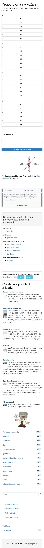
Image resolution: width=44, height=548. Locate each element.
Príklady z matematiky (21, 432)
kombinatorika (21, 462)
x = (3, 139)
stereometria (21, 471)
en (31, 544)
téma (21, 479)
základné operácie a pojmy (21, 484)
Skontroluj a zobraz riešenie (22, 150)
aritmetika (21, 440)
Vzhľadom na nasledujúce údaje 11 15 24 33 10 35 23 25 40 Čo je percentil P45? (22, 404)
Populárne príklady (11, 509)
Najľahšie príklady (11, 517)
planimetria (21, 466)
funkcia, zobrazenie (14, 251)
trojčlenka (10, 254)
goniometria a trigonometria (21, 458)
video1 (21, 277)
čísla (21, 445)
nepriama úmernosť (14, 244)
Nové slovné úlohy (11, 504)
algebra (21, 436)
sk (37, 544)
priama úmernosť (13, 247)
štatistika (21, 475)
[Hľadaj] (40, 494)
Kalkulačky (21, 530)
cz (34, 544)
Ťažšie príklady (10, 513)
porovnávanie (12, 237)
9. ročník (10, 260)
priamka (10, 231)
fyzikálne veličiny (21, 449)
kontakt (26, 544)
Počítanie (6, 526)
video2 (29, 277)
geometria (21, 453)
